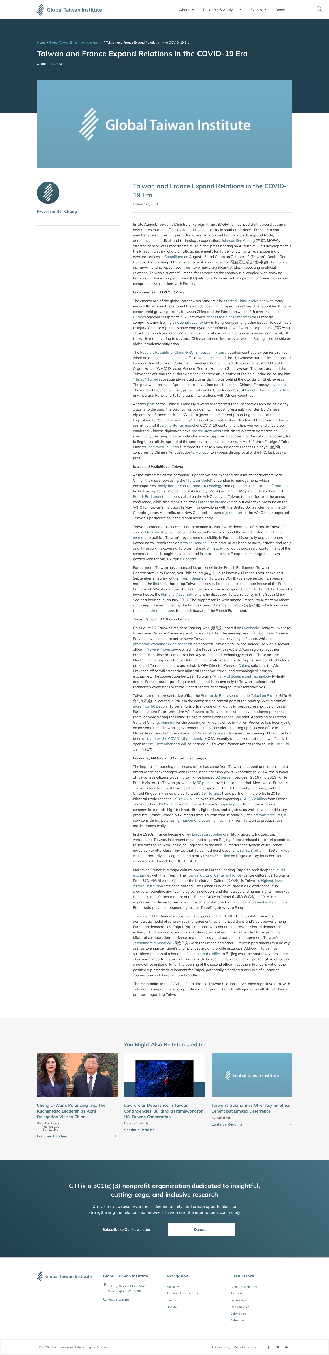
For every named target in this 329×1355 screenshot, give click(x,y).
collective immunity (174, 420)
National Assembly (177, 594)
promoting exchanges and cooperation (165, 644)
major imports (230, 804)
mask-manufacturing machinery (207, 820)
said (219, 548)
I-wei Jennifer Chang (57, 211)
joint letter (233, 512)
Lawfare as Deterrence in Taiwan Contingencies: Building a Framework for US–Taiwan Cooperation (163, 1111)
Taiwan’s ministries (226, 711)
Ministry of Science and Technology (242, 676)
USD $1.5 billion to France (179, 804)
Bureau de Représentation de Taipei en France (239, 695)
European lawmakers (215, 502)
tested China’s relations (245, 301)
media (138, 537)
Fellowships (238, 1300)
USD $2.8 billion (250, 850)
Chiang (244, 665)
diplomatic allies (207, 953)
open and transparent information (259, 485)
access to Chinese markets (229, 317)
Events (256, 9)
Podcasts (237, 1293)
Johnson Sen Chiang (238, 240)
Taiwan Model (199, 480)
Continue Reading (52, 1136)
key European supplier (203, 834)
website (279, 384)
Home (41, 43)
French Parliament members (156, 496)
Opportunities (240, 1307)
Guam (220, 256)
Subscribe (237, 1320)
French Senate (191, 578)
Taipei (152, 379)
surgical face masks (149, 532)
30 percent (206, 782)
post (151, 404)
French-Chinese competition (268, 390)
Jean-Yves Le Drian (163, 447)
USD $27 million (216, 855)
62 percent (225, 777)
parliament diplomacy (152, 943)
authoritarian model (178, 425)
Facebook (250, 628)
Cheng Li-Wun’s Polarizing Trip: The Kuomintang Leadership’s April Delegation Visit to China (71, 1111)
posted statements (207, 431)
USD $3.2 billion (253, 799)
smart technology (207, 485)
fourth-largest (160, 788)
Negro (139, 379)
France (238, 839)
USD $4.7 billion (186, 799)
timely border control (174, 485)
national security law (192, 322)
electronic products (266, 815)
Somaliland (173, 256)
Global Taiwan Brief (63, 43)
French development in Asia (253, 902)
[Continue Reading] (116, 1136)
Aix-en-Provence (194, 229)
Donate (281, 9)
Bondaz (189, 559)
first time (160, 583)
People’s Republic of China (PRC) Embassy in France (183, 352)
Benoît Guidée (144, 896)
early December (159, 744)
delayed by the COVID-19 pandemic (172, 738)
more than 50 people (150, 706)
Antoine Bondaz (193, 543)
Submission (238, 1313)
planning (168, 722)
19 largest (211, 793)
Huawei (139, 317)
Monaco (202, 452)
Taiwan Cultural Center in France (214, 875)
